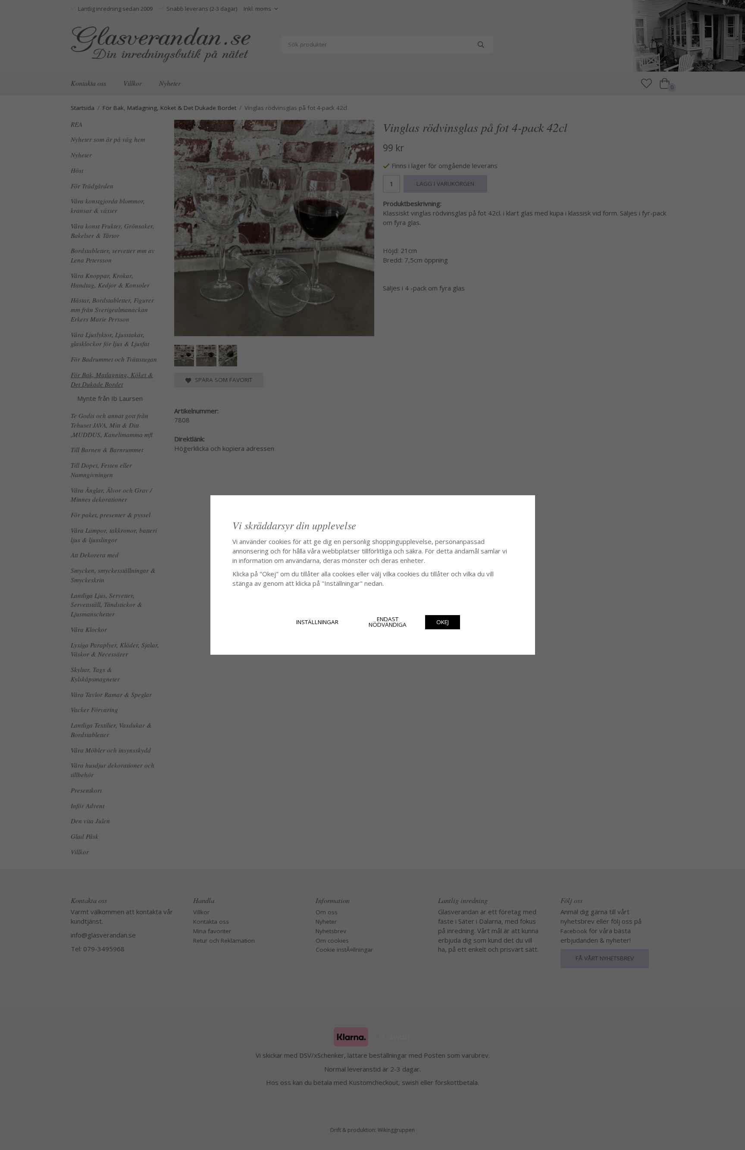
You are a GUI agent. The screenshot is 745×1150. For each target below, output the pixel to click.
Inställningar (317, 622)
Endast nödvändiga (388, 622)
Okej (442, 622)
